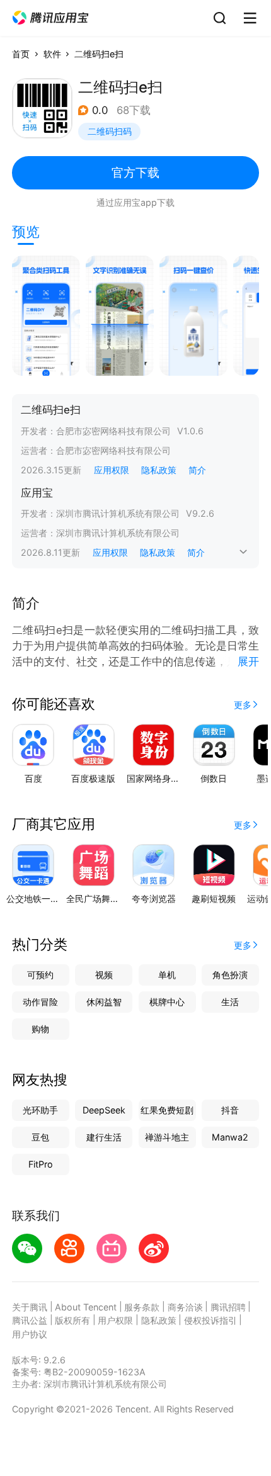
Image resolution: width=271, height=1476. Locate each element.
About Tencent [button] (86, 1307)
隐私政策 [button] (158, 470)
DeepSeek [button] (104, 1110)
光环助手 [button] (40, 1110)
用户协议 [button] (29, 1334)
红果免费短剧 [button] (167, 1110)
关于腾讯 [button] (29, 1307)
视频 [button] (104, 974)
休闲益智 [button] (104, 1001)
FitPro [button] (40, 1164)
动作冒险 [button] (40, 1001)
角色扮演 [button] (230, 974)
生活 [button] (230, 1001)
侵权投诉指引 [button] (210, 1320)
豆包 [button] (40, 1137)
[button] (50, 18)
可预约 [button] (40, 974)
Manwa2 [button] (230, 1137)
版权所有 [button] (72, 1320)
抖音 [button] (230, 1110)
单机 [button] (167, 974)
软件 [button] (52, 53)
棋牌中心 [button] (167, 1001)
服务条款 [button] (141, 1307)
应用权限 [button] (111, 470)
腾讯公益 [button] (29, 1320)
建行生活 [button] (104, 1137)
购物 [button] (40, 1028)
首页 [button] (21, 53)
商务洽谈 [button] (185, 1307)
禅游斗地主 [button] (167, 1137)
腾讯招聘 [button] (228, 1307)
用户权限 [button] (115, 1320)
